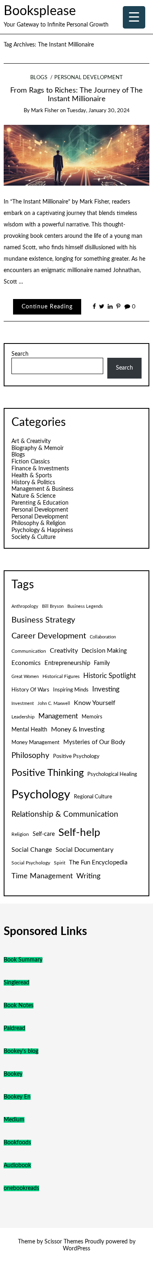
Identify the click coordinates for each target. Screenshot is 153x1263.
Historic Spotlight (109, 676)
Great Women (25, 676)
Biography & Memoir (37, 448)
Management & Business (42, 489)
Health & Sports (31, 476)
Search (20, 354)
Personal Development (88, 77)
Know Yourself (94, 703)
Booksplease (40, 11)
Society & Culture (33, 537)
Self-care (44, 834)
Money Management (35, 742)
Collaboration (103, 637)
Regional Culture (93, 797)
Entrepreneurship (67, 663)
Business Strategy (43, 620)
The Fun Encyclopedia (98, 863)
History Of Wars (30, 689)
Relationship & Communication (64, 814)
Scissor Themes (63, 1242)
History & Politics (33, 482)
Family (102, 663)
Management (58, 716)
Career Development (48, 636)
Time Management (42, 876)
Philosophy (30, 756)
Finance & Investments (40, 469)
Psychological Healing (112, 774)
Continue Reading (47, 307)
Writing (88, 876)
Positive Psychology (76, 756)
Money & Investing (77, 729)
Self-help (79, 832)
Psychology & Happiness (42, 530)
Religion (20, 834)
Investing (106, 689)
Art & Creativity (31, 441)
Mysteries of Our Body (94, 742)
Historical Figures (61, 676)
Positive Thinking (47, 773)
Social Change (31, 849)
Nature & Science (33, 496)
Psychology (40, 795)
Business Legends (85, 606)
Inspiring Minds (71, 690)
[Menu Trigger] (134, 17)
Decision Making (104, 651)
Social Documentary (84, 849)
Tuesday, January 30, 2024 (98, 110)
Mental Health (29, 730)
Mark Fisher (45, 110)
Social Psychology (30, 862)
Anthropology (24, 606)
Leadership (23, 716)
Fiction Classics (30, 462)
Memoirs (92, 716)
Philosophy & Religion (38, 523)
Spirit (59, 862)
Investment (22, 703)
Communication (28, 651)
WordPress (76, 1249)
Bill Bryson (53, 606)
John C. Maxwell (54, 703)
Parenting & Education (40, 503)
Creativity (64, 650)
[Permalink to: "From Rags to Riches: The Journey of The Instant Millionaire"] (77, 155)
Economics (26, 663)
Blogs (38, 77)
